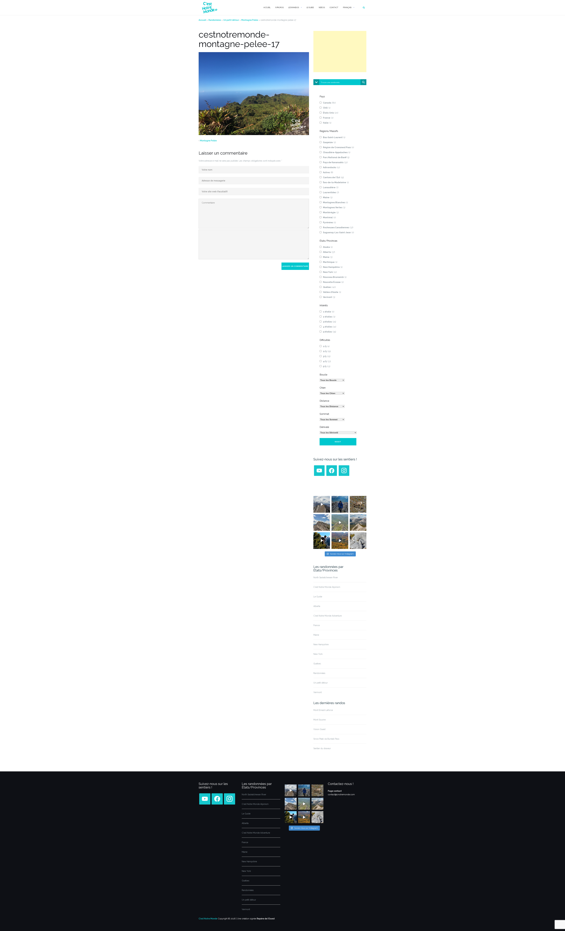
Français (347, 7)
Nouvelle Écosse (333, 282)
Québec (329, 287)
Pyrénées (329, 222)
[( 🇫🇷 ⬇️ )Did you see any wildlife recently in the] (358, 504)
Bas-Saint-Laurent (334, 137)
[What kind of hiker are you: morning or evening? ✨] (339, 504)
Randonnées (214, 20)
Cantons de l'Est (333, 177)
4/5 (327, 361)
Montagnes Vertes (334, 207)
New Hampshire (333, 267)
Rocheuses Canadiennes (338, 227)
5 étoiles (329, 332)
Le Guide (310, 7)
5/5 (326, 366)
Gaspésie (329, 142)
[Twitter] (319, 470)
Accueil (266, 7)
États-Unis (330, 113)
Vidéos (322, 7)
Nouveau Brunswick (335, 277)
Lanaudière (330, 187)
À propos (279, 7)
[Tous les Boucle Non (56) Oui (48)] (332, 380)
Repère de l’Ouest (266, 918)
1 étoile (328, 312)
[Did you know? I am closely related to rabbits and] (358, 540)
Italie (327, 123)
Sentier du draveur (322, 748)
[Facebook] (331, 470)
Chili (326, 108)
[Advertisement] (339, 51)
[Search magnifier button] (363, 82)
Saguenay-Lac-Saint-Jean (338, 232)
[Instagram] (344, 470)
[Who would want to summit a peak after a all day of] (321, 504)
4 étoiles (329, 327)
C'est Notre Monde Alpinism (326, 587)
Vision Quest (319, 729)
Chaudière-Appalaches (336, 152)
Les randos (293, 7)
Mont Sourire (319, 720)
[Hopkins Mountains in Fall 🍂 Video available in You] (339, 540)
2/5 (327, 351)
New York (330, 272)
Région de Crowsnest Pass (338, 147)
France (328, 118)
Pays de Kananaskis (335, 162)
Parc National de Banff (336, 157)
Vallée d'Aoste (332, 292)
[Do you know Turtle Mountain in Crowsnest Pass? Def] (321, 522)
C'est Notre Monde (208, 918)
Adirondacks (331, 167)
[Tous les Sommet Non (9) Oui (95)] (332, 419)
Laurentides (331, 192)
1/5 (326, 346)
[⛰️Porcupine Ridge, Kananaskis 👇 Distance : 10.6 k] (321, 540)
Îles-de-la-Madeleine (336, 182)
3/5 (326, 356)
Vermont (329, 297)
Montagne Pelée (249, 20)
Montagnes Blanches (335, 202)
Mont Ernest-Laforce (323, 710)
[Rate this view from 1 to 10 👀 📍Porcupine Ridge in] (358, 522)
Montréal (329, 217)
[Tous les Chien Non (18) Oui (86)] (332, 393)
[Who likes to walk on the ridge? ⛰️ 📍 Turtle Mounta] (339, 522)
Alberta (329, 252)
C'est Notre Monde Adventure (327, 616)
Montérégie (331, 212)
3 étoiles (329, 322)
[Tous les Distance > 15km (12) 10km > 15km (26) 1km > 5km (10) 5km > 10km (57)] (332, 406)
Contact (333, 7)
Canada (329, 103)
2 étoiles (329, 317)
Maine (328, 197)
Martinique (330, 262)
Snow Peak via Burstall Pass (326, 739)
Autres (328, 172)
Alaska (328, 247)
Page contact (335, 791)
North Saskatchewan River (325, 577)
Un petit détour (231, 20)
